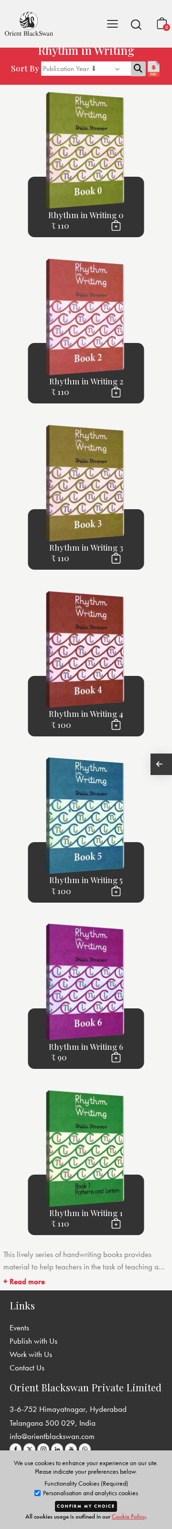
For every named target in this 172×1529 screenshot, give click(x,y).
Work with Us (31, 1354)
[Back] (161, 764)
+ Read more (24, 1281)
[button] (136, 24)
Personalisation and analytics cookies (90, 1493)
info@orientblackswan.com (52, 1436)
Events (19, 1327)
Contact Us (27, 1367)
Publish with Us (33, 1341)
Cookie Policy (128, 1516)
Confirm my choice (86, 1506)
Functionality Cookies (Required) (86, 1483)
